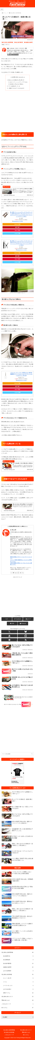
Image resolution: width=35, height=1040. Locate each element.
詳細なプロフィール (13, 54)
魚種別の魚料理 (29, 42)
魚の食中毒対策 (19, 42)
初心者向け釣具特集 (9, 1032)
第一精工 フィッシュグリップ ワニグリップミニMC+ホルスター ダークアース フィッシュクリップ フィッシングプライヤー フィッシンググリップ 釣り (21, 214)
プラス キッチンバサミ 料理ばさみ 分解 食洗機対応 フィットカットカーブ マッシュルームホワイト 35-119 (21, 374)
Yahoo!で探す (17, 230)
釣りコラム (26, 1034)
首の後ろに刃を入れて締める (16, 84)
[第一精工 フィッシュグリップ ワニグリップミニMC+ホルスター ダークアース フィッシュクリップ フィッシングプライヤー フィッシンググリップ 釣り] (5, 215)
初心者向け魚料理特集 (8, 42)
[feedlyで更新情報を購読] (21, 573)
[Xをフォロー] (11, 573)
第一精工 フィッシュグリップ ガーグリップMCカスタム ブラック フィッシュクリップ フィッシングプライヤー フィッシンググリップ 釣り (21, 243)
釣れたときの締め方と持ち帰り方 (16, 80)
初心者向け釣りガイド (26, 1030)
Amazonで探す (17, 224)
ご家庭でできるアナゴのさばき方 (16, 88)
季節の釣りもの (26, 1032)
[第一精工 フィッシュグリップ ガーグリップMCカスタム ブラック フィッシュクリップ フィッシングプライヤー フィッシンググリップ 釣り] (5, 244)
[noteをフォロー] (18, 573)
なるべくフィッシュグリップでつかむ (19, 82)
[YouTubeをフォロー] (16, 573)
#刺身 (3, 44)
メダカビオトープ (9, 1034)
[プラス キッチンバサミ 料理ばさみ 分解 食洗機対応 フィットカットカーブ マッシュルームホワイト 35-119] (5, 375)
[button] (32, 754)
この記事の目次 (14, 77)
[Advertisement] (17, 109)
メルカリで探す (17, 233)
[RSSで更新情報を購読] (23, 573)
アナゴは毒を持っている (14, 86)
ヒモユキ (13, 530)
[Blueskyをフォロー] (13, 573)
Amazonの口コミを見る (18, 221)
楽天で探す (17, 227)
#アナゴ (7, 44)
